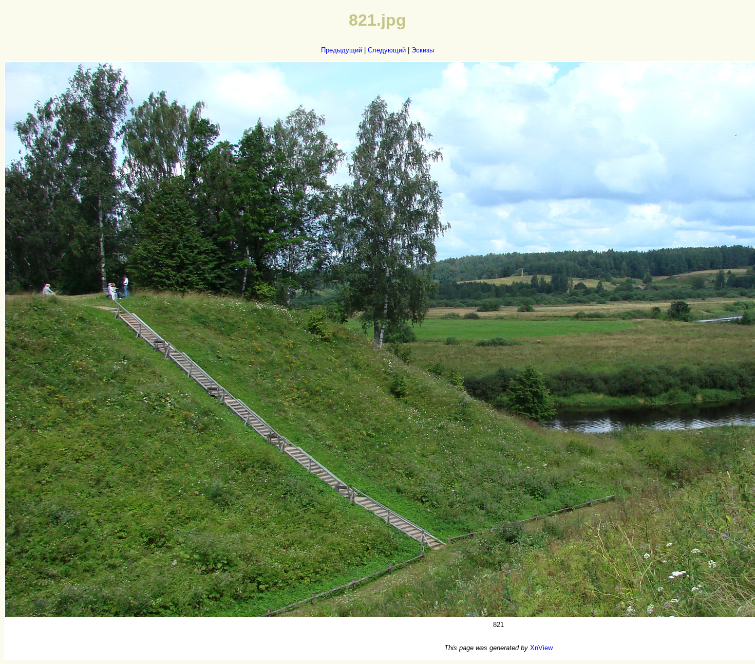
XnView (541, 648)
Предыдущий (341, 50)
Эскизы (422, 50)
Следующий (387, 50)
